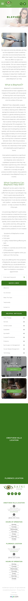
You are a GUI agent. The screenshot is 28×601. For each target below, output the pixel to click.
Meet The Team (8, 297)
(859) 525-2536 (14, 558)
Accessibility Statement (9, 590)
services (6, 321)
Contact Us (7, 307)
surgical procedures (9, 337)
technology (7, 353)
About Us (6, 288)
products (6, 341)
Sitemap (14, 592)
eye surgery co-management (12, 345)
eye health (7, 333)
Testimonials (7, 302)
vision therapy (7, 318)
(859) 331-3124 (14, 518)
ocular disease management (11, 349)
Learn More (13, 369)
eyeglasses (6, 329)
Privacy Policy (21, 590)
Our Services (7, 292)
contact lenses (8, 325)
